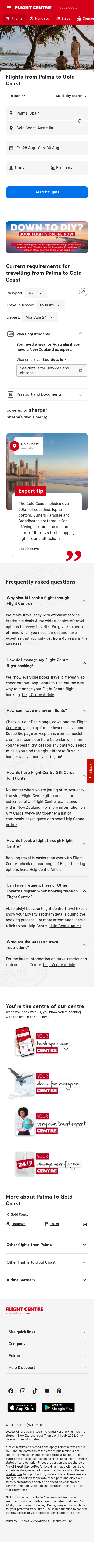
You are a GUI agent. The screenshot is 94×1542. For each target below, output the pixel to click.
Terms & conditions (34, 1521)
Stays (65, 18)
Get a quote (68, 8)
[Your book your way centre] (47, 1043)
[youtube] (47, 1391)
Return (15, 96)
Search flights (47, 192)
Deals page (40, 722)
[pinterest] (59, 1391)
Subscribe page (19, 733)
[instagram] (23, 1391)
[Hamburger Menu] (8, 8)
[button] (26, 168)
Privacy (11, 1521)
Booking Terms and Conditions (58, 1486)
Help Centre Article (38, 694)
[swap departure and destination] (79, 121)
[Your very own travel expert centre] (47, 1123)
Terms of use (62, 1521)
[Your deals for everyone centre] (47, 1083)
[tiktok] (35, 1391)
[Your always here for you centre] (47, 1164)
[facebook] (11, 1391)
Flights (17, 18)
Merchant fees (23, 1482)
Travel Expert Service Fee (22, 1466)
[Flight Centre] (33, 8)
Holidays (42, 18)
